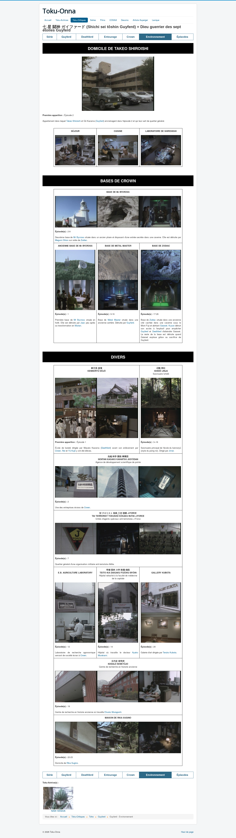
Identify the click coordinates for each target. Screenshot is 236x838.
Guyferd (99, 120)
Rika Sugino (72, 762)
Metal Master (114, 319)
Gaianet (163, 325)
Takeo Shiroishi (73, 120)
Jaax (82, 322)
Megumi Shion (61, 240)
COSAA (113, 20)
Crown (58, 450)
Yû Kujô (72, 450)
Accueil (47, 20)
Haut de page (187, 831)
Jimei (171, 450)
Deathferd (156, 331)
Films (102, 20)
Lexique (155, 20)
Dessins (125, 20)
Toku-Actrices (62, 20)
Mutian (78, 325)
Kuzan (172, 325)
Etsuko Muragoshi (113, 712)
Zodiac (84, 240)
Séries (93, 20)
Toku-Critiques (79, 20)
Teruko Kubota (169, 652)
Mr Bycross (78, 237)
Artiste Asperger (140, 20)
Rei (63, 450)
